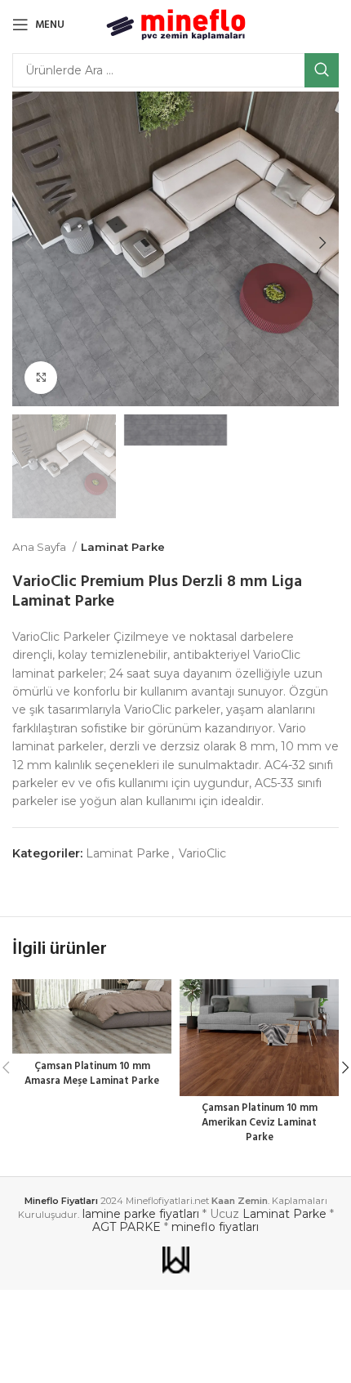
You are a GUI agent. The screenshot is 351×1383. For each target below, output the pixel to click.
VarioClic (202, 853)
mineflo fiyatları (215, 1227)
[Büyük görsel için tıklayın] (40, 377)
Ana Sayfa (40, 546)
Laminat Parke (123, 546)
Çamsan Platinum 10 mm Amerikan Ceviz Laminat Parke (260, 1122)
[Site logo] (176, 23)
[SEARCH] (321, 70)
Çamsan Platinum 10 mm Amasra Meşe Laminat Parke (91, 1074)
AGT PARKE (126, 1227)
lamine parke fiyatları (140, 1213)
